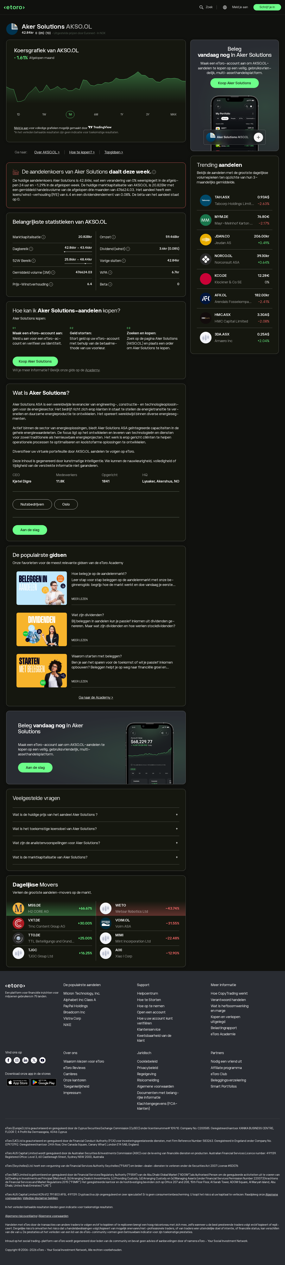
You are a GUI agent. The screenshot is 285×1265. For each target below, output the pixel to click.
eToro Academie (223, 1034)
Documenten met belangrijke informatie (158, 1095)
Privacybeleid (147, 1068)
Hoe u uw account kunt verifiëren (155, 1020)
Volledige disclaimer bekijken (40, 1198)
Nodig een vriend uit (226, 1061)
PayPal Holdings (75, 1006)
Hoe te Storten (149, 1000)
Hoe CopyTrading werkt (229, 993)
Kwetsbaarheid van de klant (154, 1038)
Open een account (151, 1012)
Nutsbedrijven (32, 504)
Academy (92, 370)
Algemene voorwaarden (155, 1086)
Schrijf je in (267, 7)
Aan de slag (29, 530)
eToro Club (219, 1074)
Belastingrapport (224, 1028)
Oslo (66, 504)
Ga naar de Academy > (96, 697)
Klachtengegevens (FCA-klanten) (157, 1106)
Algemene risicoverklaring (21, 1216)
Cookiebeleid (147, 1061)
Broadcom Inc (74, 1012)
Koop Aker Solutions (234, 83)
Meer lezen (80, 598)
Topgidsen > (113, 152)
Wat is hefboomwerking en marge (230, 1008)
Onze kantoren (74, 1080)
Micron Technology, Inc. (81, 993)
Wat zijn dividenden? (88, 615)
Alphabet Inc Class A (79, 1000)
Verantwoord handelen (228, 1000)
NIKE (67, 1025)
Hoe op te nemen (150, 1006)
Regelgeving (146, 1074)
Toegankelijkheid (76, 1086)
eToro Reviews (74, 1068)
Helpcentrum (147, 993)
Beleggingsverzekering (228, 1080)
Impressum (72, 1093)
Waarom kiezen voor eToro (83, 1061)
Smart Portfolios (224, 1086)
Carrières (70, 1074)
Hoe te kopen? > (82, 152)
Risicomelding (148, 1080)
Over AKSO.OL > (47, 152)
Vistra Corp (72, 1018)
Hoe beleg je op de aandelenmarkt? (99, 574)
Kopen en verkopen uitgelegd (225, 1019)
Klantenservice (149, 1029)
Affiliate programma (226, 1068)
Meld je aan (240, 7)
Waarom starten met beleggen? (97, 656)
